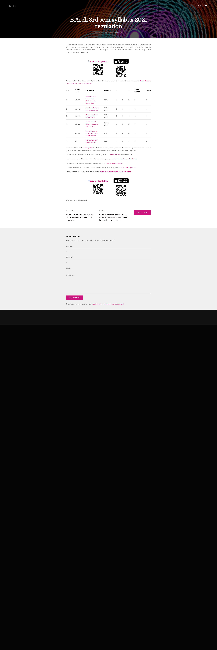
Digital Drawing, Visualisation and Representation (91, 133)
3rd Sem (106, 14)
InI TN (12, 6)
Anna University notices (114, 163)
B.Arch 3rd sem (115, 155)
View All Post (142, 212)
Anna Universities (103, 47)
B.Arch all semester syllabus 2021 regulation (115, 172)
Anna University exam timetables (125, 159)
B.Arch (111, 14)
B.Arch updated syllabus (126, 167)
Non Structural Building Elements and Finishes (92, 124)
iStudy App (89, 148)
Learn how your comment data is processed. (108, 304)
